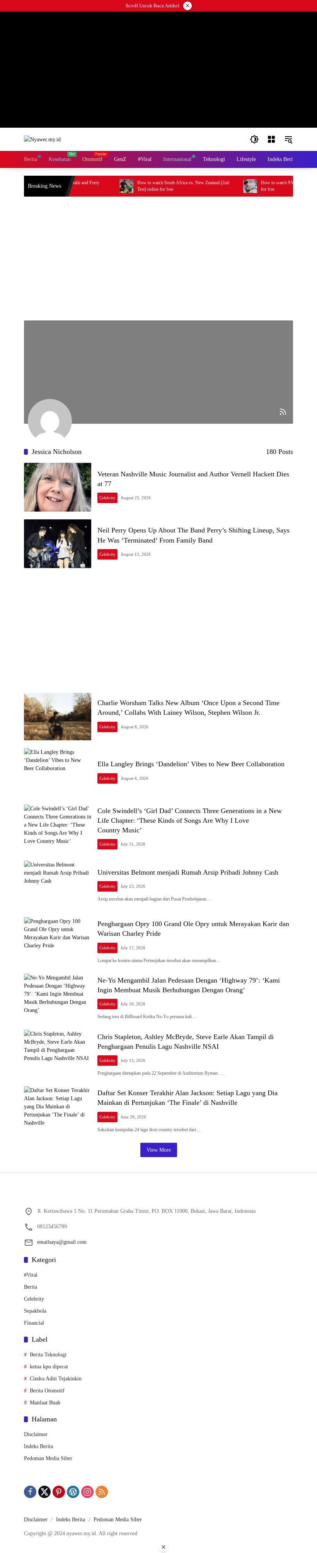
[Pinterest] (59, 1492)
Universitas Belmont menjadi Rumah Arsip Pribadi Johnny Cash (187, 872)
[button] (254, 139)
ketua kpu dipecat (49, 1367)
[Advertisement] (158, 258)
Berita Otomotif (47, 1391)
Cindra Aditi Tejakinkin (56, 1379)
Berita (30, 1287)
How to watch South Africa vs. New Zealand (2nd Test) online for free (169, 186)
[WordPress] (73, 1492)
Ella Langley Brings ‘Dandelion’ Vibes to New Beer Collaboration (191, 764)
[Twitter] (44, 1492)
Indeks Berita (38, 1446)
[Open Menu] (271, 139)
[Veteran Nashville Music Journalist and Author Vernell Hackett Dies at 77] (57, 487)
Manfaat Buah (45, 1403)
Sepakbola (35, 1311)
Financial (34, 1323)
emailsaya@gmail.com (62, 1242)
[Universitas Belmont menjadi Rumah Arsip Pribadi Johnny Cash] (57, 885)
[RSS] (101, 1492)
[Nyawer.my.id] (42, 139)
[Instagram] (87, 1492)
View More (159, 1150)
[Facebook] (30, 1492)
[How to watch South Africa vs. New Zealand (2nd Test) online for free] (112, 186)
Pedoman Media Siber (48, 1458)
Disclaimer (36, 1434)
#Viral (30, 1275)
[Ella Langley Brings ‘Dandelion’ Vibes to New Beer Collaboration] (57, 772)
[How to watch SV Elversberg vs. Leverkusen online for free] (235, 186)
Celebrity (107, 497)
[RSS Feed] (283, 412)
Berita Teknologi (48, 1355)
